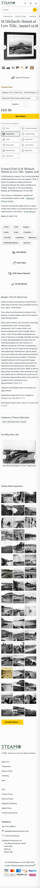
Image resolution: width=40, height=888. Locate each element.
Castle (6, 232)
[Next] (36, 47)
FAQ (3, 789)
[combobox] (17, 10)
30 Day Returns (29, 212)
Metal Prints (6, 808)
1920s (6, 227)
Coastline (27, 232)
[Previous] (4, 47)
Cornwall (6, 237)
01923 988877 (10, 826)
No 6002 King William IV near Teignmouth (19, 466)
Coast (16, 232)
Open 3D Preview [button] (22, 78)
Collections (7, 16)
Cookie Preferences (9, 813)
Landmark (20, 237)
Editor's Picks (20, 16)
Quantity (15, 104)
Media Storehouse (26, 865)
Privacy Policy (7, 794)
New (3, 780)
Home (4, 421)
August (26, 227)
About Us (5, 762)
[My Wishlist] (25, 3)
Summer (26, 243)
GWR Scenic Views (13, 421)
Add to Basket (20, 116)
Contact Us (6, 822)
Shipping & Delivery (9, 803)
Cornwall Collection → (12, 722)
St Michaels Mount (10, 243)
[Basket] (30, 3)
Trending (32, 16)
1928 (16, 227)
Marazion (32, 237)
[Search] (35, 10)
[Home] (9, 3)
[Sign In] (35, 3)
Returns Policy (7, 799)
